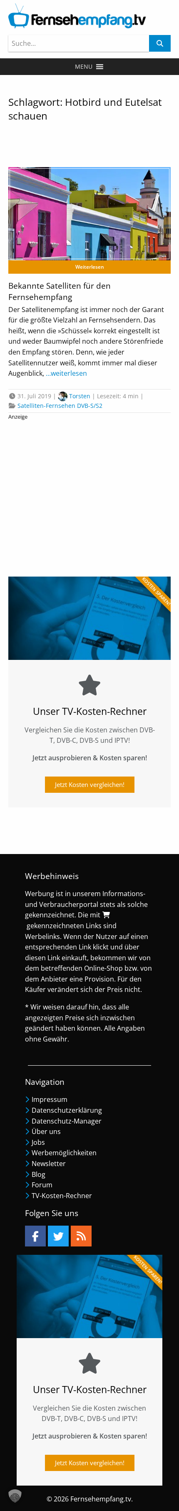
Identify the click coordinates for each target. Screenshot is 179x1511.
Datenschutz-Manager (67, 1121)
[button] (83, 66)
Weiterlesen (89, 266)
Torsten (79, 396)
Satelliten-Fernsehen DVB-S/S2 (59, 406)
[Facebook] (35, 1236)
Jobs (38, 1142)
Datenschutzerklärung (67, 1110)
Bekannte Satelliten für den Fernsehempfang (59, 291)
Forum (42, 1184)
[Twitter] (58, 1236)
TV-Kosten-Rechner (62, 1195)
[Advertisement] (89, 495)
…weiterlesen (65, 373)
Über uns (46, 1131)
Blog (38, 1174)
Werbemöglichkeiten (64, 1152)
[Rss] (81, 1236)
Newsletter (49, 1163)
